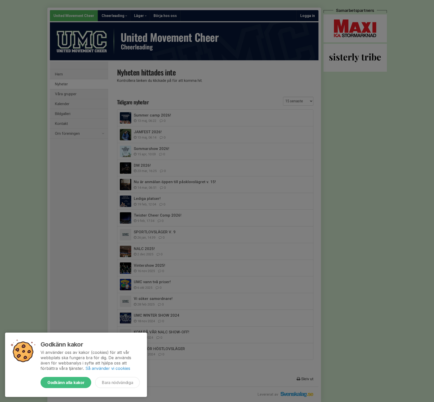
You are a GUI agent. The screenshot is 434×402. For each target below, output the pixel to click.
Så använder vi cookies (107, 368)
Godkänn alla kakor (65, 382)
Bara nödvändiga (117, 382)
